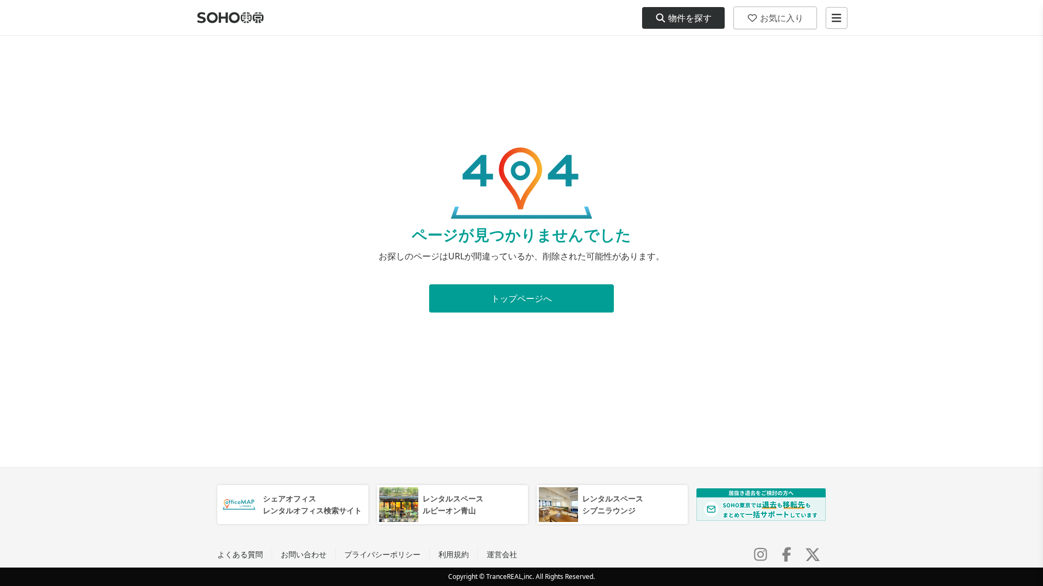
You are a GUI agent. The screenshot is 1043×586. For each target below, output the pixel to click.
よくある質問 (240, 554)
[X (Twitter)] (813, 555)
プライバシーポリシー (382, 554)
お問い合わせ (303, 554)
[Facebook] (787, 555)
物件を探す (690, 18)
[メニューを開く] (836, 18)
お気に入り (781, 18)
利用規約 (453, 554)
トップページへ (521, 298)
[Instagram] (760, 555)
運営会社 (502, 554)
